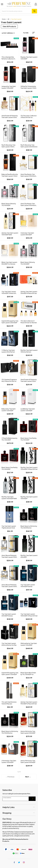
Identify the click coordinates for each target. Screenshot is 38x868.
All (8, 19)
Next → (28, 777)
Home (4, 19)
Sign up (32, 799)
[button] (33, 32)
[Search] (34, 11)
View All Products (9, 26)
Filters (25, 33)
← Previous (10, 777)
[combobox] (16, 11)
